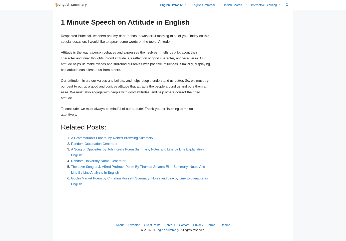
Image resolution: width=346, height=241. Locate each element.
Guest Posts (152, 225)
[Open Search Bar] (287, 5)
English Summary (167, 230)
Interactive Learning (264, 5)
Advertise (134, 225)
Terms (211, 225)
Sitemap (224, 225)
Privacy (198, 225)
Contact (184, 225)
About (120, 225)
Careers (169, 225)
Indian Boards (233, 5)
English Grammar (203, 5)
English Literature (171, 5)
